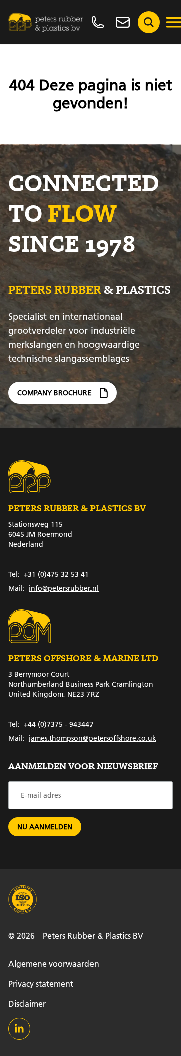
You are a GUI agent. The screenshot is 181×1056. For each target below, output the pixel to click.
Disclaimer (27, 1003)
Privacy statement (40, 983)
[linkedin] (19, 1029)
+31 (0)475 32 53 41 (48, 574)
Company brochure (54, 392)
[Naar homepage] (45, 22)
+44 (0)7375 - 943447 (51, 724)
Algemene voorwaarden (53, 963)
